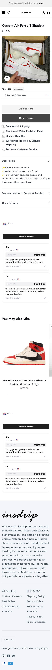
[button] (26, 236)
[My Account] (42, 12)
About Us (7, 611)
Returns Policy (35, 601)
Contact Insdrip (10, 606)
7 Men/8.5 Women (15, 95)
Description (8, 161)
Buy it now (26, 118)
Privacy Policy (34, 616)
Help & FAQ (33, 591)
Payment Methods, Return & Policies (22, 193)
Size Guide (18, 89)
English (8, 640)
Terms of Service (36, 622)
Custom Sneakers (12, 596)
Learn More (38, 3)
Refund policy (35, 606)
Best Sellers (8, 601)
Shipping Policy (35, 596)
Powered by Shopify (38, 648)
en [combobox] (8, 224)
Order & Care (10, 203)
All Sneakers (9, 591)
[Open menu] (2, 12)
